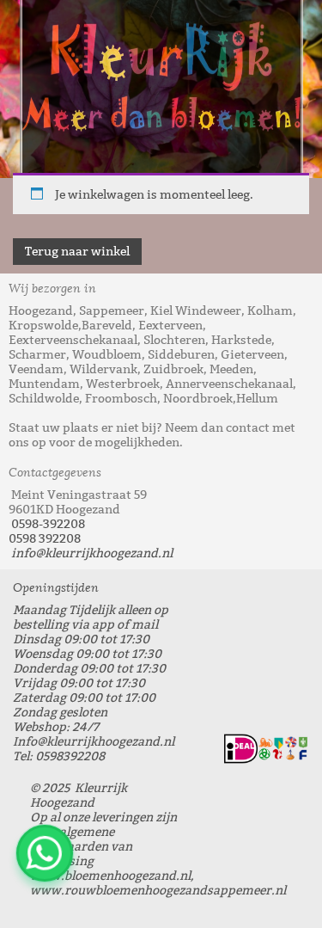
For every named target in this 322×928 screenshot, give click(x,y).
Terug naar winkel (77, 251)
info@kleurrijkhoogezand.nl (92, 553)
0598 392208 (45, 539)
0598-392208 (48, 524)
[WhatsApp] (44, 853)
